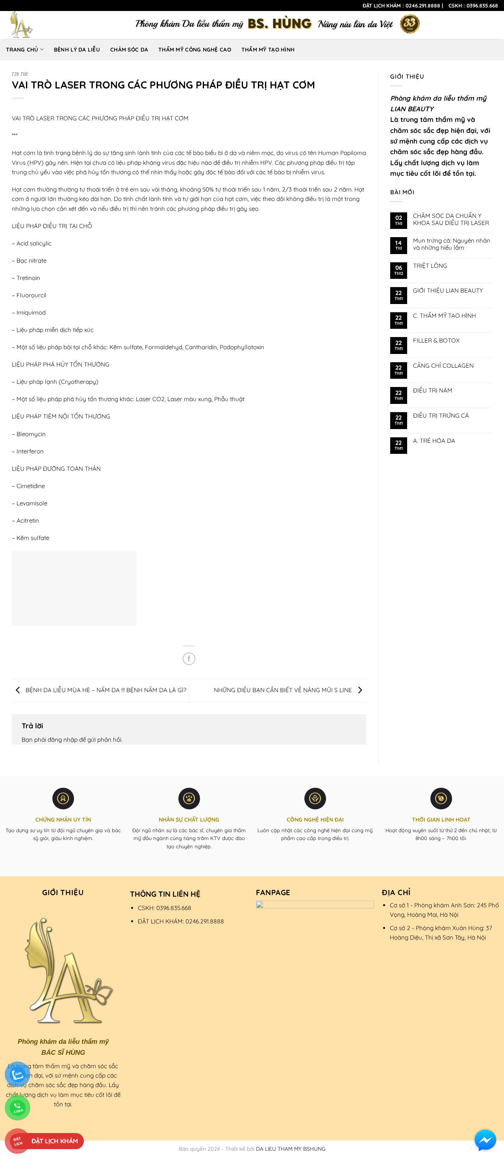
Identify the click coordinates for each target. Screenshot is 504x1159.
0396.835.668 (482, 5)
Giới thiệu (63, 892)
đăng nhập (63, 739)
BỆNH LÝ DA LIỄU (77, 49)
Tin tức (20, 74)
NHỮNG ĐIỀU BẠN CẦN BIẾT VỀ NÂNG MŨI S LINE (284, 690)
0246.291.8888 (423, 5)
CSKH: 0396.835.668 (164, 908)
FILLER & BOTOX (436, 340)
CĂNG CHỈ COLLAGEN (443, 365)
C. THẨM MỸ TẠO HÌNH (444, 315)
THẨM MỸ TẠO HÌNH (268, 49)
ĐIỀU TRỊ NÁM (432, 390)
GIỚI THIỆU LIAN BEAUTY (448, 290)
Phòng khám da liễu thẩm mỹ (438, 98)
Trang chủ (22, 49)
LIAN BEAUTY (411, 109)
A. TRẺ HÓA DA (434, 440)
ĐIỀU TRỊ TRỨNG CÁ (441, 415)
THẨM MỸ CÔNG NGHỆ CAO (194, 49)
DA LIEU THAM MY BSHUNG (291, 1148)
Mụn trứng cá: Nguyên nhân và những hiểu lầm (451, 244)
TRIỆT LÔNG (430, 265)
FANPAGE (273, 892)
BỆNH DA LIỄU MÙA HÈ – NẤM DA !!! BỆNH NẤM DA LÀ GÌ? (105, 690)
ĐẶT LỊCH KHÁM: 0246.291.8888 (181, 921)
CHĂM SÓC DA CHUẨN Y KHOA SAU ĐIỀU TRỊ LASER (451, 219)
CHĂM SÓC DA (129, 49)
